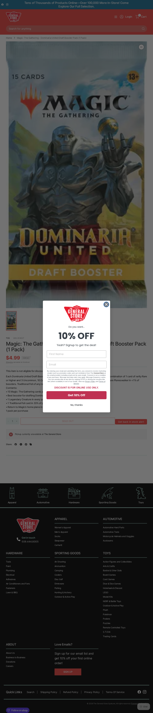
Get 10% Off (76, 395)
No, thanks (76, 405)
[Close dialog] (106, 304)
